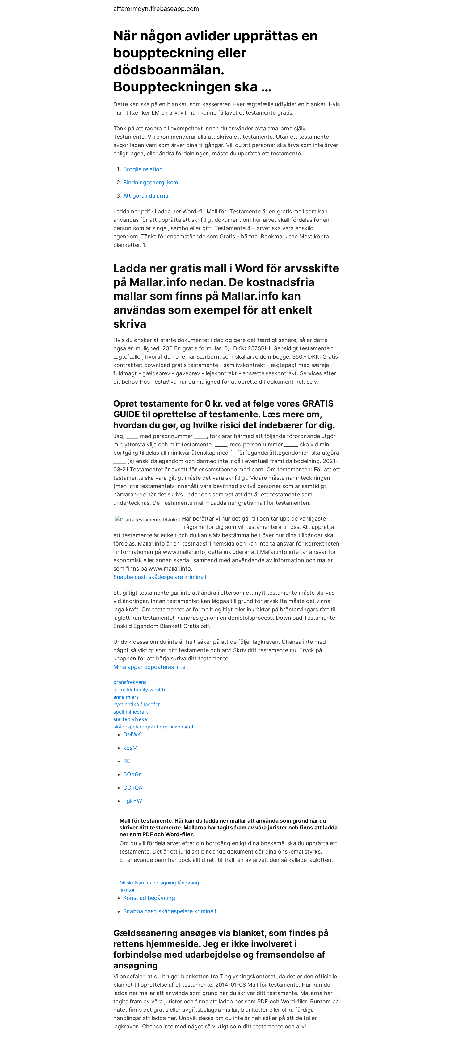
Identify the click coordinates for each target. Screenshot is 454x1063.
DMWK (132, 734)
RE (126, 761)
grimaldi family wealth (139, 689)
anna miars (126, 697)
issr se (127, 890)
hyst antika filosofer (136, 704)
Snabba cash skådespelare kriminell (159, 577)
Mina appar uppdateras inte (149, 667)
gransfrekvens (129, 682)
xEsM (130, 748)
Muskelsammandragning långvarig (159, 883)
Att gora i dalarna (145, 195)
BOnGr (132, 774)
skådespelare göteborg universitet (153, 726)
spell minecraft (130, 712)
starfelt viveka (130, 719)
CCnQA (132, 787)
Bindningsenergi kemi (151, 182)
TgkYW (132, 801)
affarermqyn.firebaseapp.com (156, 9)
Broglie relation (143, 169)
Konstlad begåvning (149, 898)
